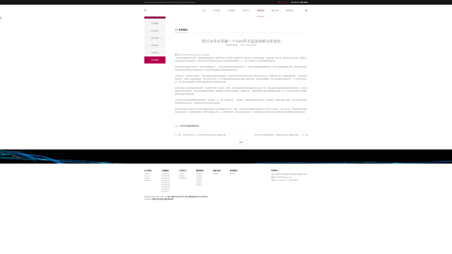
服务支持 (275, 11)
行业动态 (199, 176)
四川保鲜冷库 (165, 174)
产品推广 (182, 174)
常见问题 (199, 178)
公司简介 (147, 174)
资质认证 (216, 174)
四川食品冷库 (165, 180)
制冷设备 (182, 176)
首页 (204, 11)
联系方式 (233, 174)
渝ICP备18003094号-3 (176, 197)
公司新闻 (199, 174)
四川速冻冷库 (165, 182)
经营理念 (147, 178)
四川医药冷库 (165, 176)
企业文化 (147, 176)
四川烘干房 (164, 191)
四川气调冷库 (165, 185)
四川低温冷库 (165, 187)
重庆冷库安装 (158, 199)
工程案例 (231, 11)
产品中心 (246, 11)
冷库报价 (199, 185)
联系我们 (290, 11)
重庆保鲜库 (169, 199)
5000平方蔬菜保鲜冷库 (189, 126)
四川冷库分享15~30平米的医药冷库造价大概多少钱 (200, 135)
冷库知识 (199, 180)
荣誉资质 (147, 180)
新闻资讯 (260, 11)
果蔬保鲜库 (182, 178)
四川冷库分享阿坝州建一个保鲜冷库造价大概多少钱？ (281, 135)
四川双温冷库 (165, 178)
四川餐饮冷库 (165, 189)
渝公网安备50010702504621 (197, 197)
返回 (241, 142)
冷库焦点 (199, 182)
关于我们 (217, 11)
